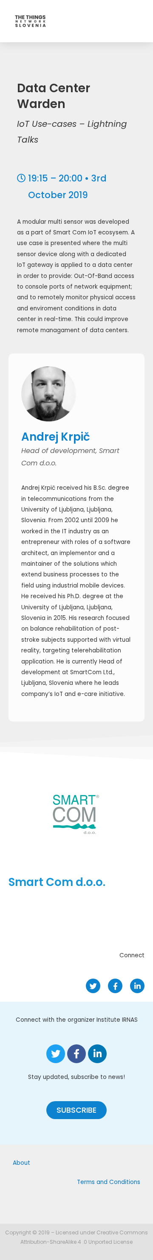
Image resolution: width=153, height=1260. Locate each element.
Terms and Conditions (108, 1182)
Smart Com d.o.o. (56, 882)
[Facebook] (76, 1053)
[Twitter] (93, 986)
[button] (76, 1110)
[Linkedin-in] (137, 986)
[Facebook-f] (115, 986)
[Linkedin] (97, 1053)
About (21, 1163)
